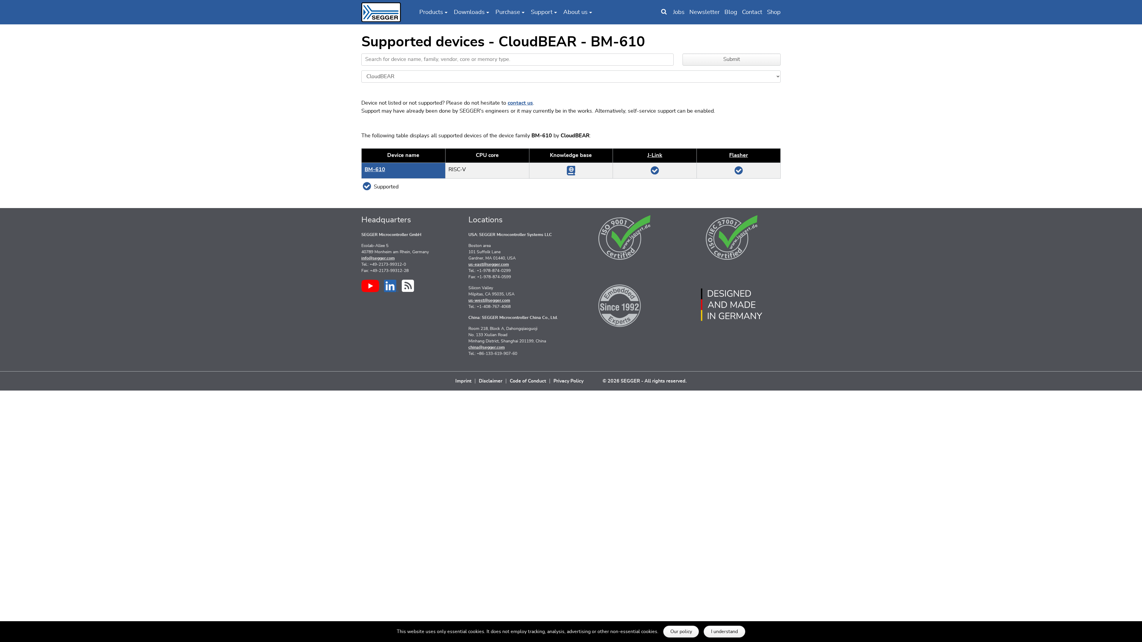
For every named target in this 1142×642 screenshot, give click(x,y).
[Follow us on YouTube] (370, 286)
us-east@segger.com (488, 264)
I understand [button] (724, 631)
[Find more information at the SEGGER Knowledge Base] (571, 170)
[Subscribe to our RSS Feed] (408, 286)
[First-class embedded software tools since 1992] (624, 304)
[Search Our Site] (664, 12)
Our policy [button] (681, 631)
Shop (774, 12)
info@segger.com (378, 258)
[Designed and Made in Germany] (732, 304)
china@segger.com (486, 347)
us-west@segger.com (489, 300)
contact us (520, 103)
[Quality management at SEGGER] (624, 237)
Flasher (738, 155)
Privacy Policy (568, 381)
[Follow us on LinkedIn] (391, 286)
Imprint (463, 381)
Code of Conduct (528, 381)
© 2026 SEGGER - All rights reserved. (645, 381)
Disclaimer (490, 381)
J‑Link (654, 155)
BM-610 (375, 169)
